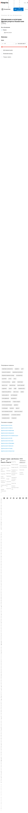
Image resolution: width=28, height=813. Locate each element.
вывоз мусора (21, 385)
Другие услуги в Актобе (6, 438)
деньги (17, 408)
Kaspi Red (3, 473)
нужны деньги (5, 395)
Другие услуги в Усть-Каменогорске (9, 435)
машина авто (21, 388)
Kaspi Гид (8, 488)
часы (15, 378)
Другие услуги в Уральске (7, 445)
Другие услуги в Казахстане (7, 451)
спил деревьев (5, 398)
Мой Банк (8, 473)
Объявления (7, 9)
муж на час (4, 385)
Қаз (25, 2)
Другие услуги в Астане (6, 425)
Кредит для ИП (14, 467)
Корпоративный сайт (1, 797)
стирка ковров (16, 401)
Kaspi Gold (3, 465)
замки (22, 391)
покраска (14, 418)
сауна (10, 388)
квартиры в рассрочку (7, 368)
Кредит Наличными (3, 491)
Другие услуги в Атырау (6, 448)
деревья (16, 404)
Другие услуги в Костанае (7, 440)
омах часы (15, 391)
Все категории (19, 9)
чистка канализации (7, 404)
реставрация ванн (6, 401)
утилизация (5, 408)
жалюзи (12, 408)
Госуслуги (8, 481)
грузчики (4, 378)
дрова (13, 382)
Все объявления (5, 27)
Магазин (8, 465)
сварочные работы (6, 391)
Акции (7, 478)
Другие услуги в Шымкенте (7, 433)
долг (22, 368)
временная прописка (18, 372)
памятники (20, 382)
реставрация (14, 395)
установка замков (15, 414)
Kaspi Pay (13, 461)
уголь (10, 378)
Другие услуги (8, 32)
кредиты (17, 368)
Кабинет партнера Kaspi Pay (15, 487)
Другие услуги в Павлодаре (7, 443)
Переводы (8, 476)
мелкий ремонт (5, 414)
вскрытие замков (6, 372)
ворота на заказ (18, 411)
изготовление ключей (7, 411)
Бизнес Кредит (14, 464)
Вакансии (22, 469)
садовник (4, 388)
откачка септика (6, 382)
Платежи (8, 470)
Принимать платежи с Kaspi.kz (14, 479)
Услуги (4, 30)
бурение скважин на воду (8, 375)
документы (13, 398)
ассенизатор (19, 375)
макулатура (12, 385)
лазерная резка (5, 418)
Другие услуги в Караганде (7, 430)
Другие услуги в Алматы (7, 427)
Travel (7, 468)
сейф (15, 388)
